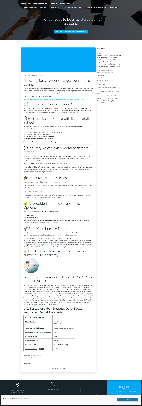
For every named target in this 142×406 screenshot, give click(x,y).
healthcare (36, 358)
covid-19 (29, 358)
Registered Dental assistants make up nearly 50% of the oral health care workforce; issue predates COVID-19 (54, 100)
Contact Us (113, 7)
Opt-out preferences (102, 80)
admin (27, 75)
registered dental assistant (46, 358)
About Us (43, 7)
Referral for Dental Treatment (105, 72)
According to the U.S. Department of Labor (50, 245)
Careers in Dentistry (35, 355)
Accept (128, 399)
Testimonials (100, 75)
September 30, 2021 (36, 75)
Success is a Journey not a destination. (107, 98)
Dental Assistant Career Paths (71, 7)
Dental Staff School (30, 7)
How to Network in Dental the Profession (108, 96)
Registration (55, 7)
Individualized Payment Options (96, 7)
